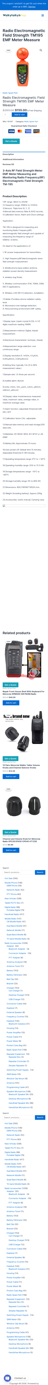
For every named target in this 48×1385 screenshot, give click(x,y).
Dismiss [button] (31, 7)
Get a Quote (11, 141)
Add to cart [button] (11, 703)
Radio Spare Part (10, 93)
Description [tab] (8, 154)
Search (6, 868)
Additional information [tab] (13, 159)
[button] (41, 50)
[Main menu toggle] (42, 15)
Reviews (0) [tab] (8, 164)
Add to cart (19, 114)
